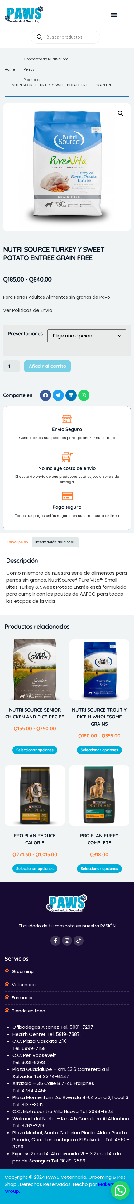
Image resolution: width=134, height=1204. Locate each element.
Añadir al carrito (47, 366)
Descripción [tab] (17, 541)
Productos (32, 79)
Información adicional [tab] (54, 541)
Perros (29, 69)
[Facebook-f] (55, 941)
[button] (114, 15)
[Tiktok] (79, 941)
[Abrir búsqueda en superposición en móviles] (65, 37)
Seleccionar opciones (35, 749)
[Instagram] (67, 941)
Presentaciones (25, 334)
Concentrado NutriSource (46, 59)
